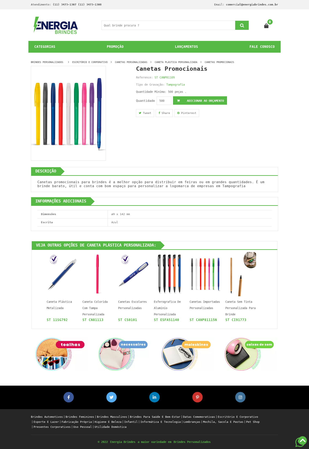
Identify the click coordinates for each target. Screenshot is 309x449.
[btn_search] (242, 25)
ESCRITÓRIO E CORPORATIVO (90, 62)
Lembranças (192, 421)
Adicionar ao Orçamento (204, 100)
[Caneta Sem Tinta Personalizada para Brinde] (240, 273)
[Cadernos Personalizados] (186, 354)
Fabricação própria (77, 421)
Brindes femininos (80, 416)
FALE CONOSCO (262, 47)
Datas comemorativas (199, 416)
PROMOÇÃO (115, 47)
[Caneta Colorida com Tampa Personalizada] (97, 273)
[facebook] (68, 397)
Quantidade (145, 101)
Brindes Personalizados (192, 442)
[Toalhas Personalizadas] (60, 354)
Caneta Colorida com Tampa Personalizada (95, 308)
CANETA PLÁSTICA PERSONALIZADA (176, 62)
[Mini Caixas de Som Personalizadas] (249, 354)
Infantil (131, 421)
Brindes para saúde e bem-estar (155, 416)
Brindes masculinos (112, 416)
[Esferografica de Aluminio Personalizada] (169, 273)
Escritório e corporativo (238, 416)
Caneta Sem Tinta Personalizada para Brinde (240, 308)
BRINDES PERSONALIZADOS (47, 62)
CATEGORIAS (44, 47)
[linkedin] (154, 397)
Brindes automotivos (47, 416)
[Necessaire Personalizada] (123, 354)
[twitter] (111, 397)
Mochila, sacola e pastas (223, 421)
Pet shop (253, 421)
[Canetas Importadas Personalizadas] (205, 273)
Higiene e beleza (108, 421)
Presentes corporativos (52, 427)
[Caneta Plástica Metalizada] (62, 273)
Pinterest (188, 113)
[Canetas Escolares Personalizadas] (133, 273)
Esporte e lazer (46, 421)
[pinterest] (197, 397)
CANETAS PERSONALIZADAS (131, 62)
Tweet (146, 113)
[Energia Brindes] (56, 25)
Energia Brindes (122, 442)
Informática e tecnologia (160, 421)
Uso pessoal (82, 427)
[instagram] (240, 397)
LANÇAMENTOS (186, 47)
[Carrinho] (266, 25)
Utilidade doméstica (111, 427)
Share (165, 113)
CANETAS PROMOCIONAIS (219, 62)
